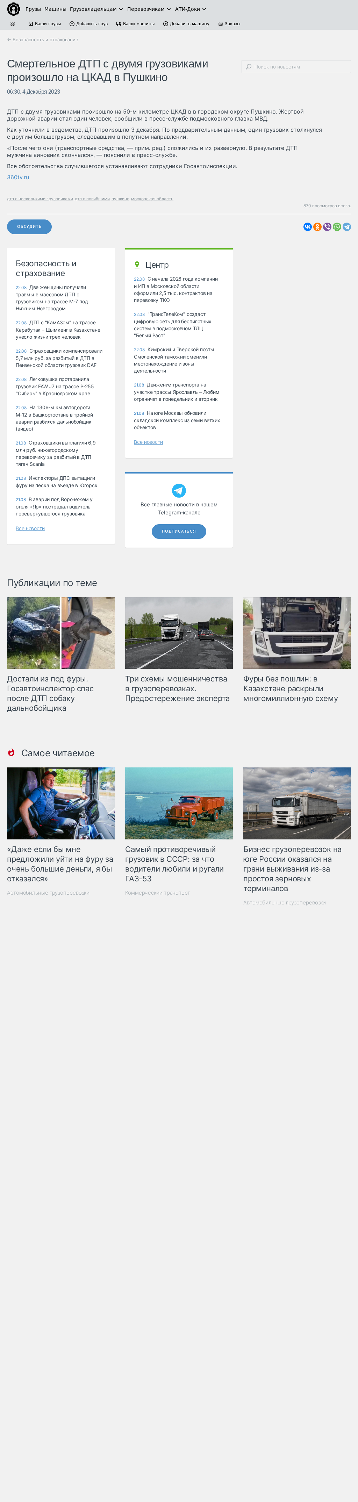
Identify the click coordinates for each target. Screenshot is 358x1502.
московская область (152, 198)
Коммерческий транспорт (157, 892)
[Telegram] (347, 227)
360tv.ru (18, 177)
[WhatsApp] (337, 227)
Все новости (30, 528)
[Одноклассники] (317, 227)
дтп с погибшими (92, 198)
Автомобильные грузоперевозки (48, 892)
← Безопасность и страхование (42, 39)
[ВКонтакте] (307, 227)
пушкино (120, 198)
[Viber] (327, 227)
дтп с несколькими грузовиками (40, 198)
